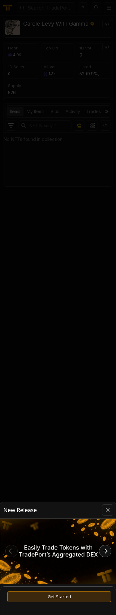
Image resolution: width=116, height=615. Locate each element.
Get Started (59, 597)
